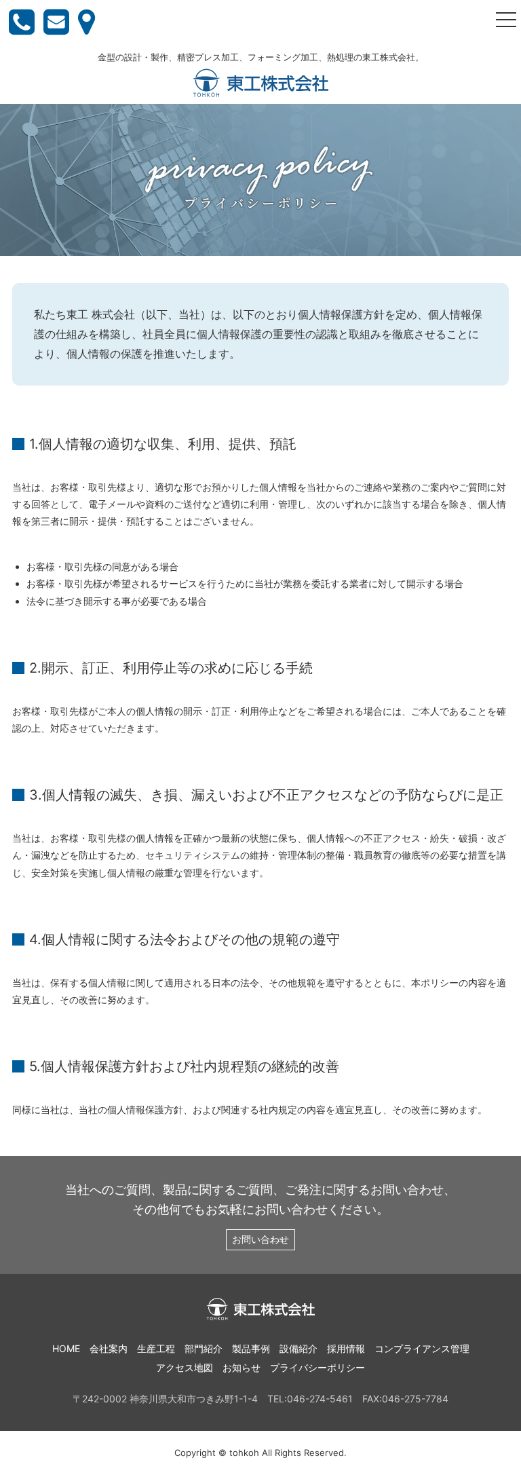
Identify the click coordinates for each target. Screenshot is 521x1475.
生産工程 (156, 1348)
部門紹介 (204, 1348)
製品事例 (251, 1348)
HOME (66, 1348)
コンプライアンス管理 (421, 1348)
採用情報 (346, 1348)
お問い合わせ (260, 1239)
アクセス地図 (184, 1367)
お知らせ (241, 1367)
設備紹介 (298, 1348)
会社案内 (109, 1348)
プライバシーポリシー (317, 1367)
